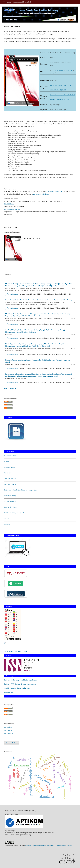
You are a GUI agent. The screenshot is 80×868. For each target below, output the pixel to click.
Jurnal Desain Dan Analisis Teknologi (19, 2)
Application (33, 680)
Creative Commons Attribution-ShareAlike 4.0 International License (48, 846)
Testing (18, 684)
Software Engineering (11, 680)
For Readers (8, 727)
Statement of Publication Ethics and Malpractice (20, 490)
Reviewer (7, 473)
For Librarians (8, 733)
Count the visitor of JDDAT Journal (16, 651)
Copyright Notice (10, 501)
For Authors (8, 730)
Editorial (7, 461)
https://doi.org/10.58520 (63, 70)
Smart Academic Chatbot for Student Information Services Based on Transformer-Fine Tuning (38, 300)
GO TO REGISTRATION (12, 209)
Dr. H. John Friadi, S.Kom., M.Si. (60, 85)
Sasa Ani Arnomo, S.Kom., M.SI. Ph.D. (62, 95)
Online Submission (10, 478)
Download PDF (13, 294)
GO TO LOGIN (9, 204)
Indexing (7, 524)
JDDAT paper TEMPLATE (53, 191)
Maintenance (31, 684)
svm (28, 688)
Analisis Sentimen (10, 688)
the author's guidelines (41, 194)
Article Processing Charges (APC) (15, 513)
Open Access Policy (10, 484)
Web (12, 684)
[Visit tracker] (5, 643)
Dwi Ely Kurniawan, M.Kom (59, 100)
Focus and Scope (9, 467)
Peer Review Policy (10, 507)
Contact (6, 518)
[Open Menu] (4, 2)
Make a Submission (12, 743)
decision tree (9, 692)
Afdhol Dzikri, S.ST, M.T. (58, 90)
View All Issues (9, 388)
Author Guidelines (10, 456)
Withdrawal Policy (10, 496)
